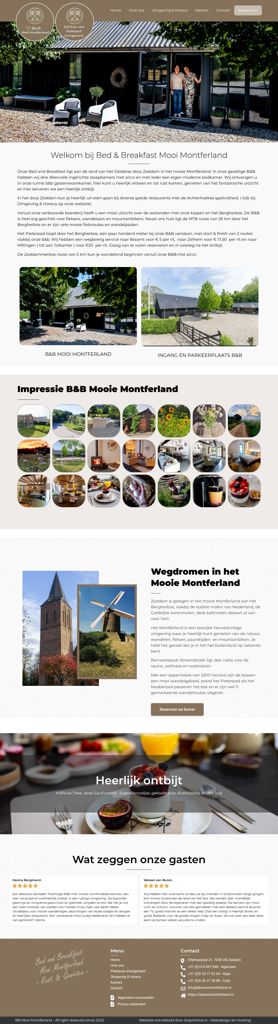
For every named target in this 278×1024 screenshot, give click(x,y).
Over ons (136, 10)
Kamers (201, 10)
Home (115, 10)
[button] (6, 900)
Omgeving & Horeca (169, 10)
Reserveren (248, 10)
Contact (223, 10)
